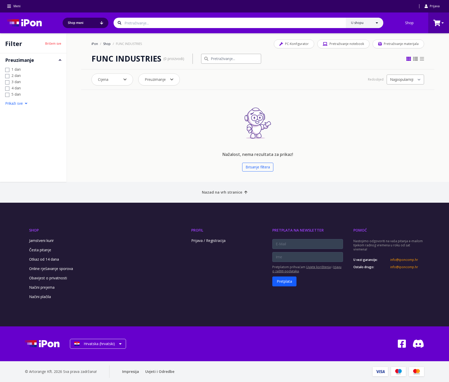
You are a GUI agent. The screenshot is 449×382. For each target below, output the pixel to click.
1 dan (16, 69)
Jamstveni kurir (41, 240)
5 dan (16, 94)
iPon (94, 44)
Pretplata (284, 281)
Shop (409, 22)
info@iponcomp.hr (404, 260)
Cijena (103, 79)
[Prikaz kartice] (408, 58)
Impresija (130, 371)
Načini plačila (40, 296)
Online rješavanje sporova (51, 268)
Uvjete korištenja (318, 267)
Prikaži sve (14, 103)
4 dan (16, 87)
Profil (197, 230)
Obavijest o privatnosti (48, 277)
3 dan (16, 81)
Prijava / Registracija (208, 240)
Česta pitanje (40, 249)
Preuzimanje (155, 79)
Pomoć (360, 230)
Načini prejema (42, 287)
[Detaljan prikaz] (415, 58)
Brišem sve (53, 44)
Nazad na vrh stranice (222, 192)
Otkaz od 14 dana (44, 259)
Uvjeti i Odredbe (159, 371)
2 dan (16, 75)
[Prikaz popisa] (422, 58)
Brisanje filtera (258, 166)
